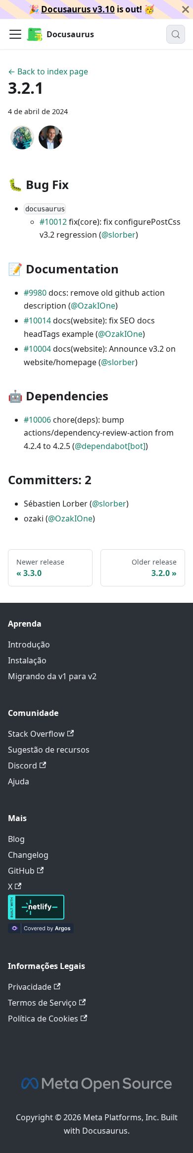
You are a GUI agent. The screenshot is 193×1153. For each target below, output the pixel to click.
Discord (22, 765)
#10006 (37, 419)
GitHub (21, 870)
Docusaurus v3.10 (78, 9)
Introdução (29, 644)
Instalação (27, 660)
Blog (16, 838)
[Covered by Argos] (41, 930)
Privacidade (29, 986)
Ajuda (18, 781)
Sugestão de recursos (49, 749)
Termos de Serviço (42, 1002)
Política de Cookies (43, 1018)
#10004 (37, 348)
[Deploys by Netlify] (36, 916)
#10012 (53, 221)
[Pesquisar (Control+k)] (175, 34)
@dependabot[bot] (110, 446)
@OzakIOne (93, 305)
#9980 (35, 292)
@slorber (118, 234)
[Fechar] (185, 9)
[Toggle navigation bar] (15, 34)
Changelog (28, 854)
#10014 (37, 320)
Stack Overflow (36, 733)
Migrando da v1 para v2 (52, 676)
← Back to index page (48, 71)
